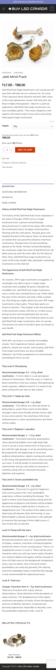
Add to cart (25, 149)
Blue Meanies (14, 655)
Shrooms (6, 72)
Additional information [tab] (14, 192)
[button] (3, 8)
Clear (51, 121)
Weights (5, 126)
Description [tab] (8, 186)
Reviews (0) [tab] (7, 197)
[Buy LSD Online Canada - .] (27, 9)
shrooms (9, 167)
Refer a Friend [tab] (9, 203)
